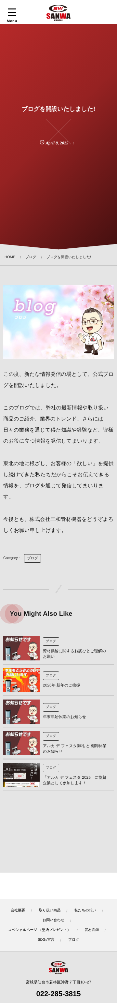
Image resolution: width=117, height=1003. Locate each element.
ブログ (32, 558)
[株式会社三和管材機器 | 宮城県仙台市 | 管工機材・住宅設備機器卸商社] (58, 13)
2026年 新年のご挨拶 (61, 685)
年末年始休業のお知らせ (64, 717)
